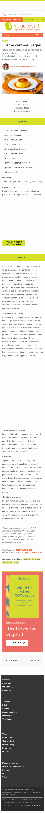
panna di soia (7, 562)
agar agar (27, 559)
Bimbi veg (6, 748)
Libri (4, 773)
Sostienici (36, 792)
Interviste (6, 770)
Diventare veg (8, 744)
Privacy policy (8, 795)
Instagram (7, 792)
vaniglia (17, 163)
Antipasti (6, 702)
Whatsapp (18, 790)
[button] (17, 643)
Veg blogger (7, 719)
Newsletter (7, 790)
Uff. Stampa (7, 687)
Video (4, 734)
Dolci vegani (7, 716)
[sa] (4, 14)
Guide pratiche (8, 737)
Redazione (6, 683)
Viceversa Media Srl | (33, 805)
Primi (4, 705)
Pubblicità (6, 690)
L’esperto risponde (10, 763)
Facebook (17, 792)
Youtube (26, 792)
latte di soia (16, 140)
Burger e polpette (9, 712)
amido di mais (16, 153)
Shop (4, 777)
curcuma (18, 167)
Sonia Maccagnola (28, 66)
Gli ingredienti (8, 741)
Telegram (28, 790)
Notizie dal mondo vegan (13, 766)
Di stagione (7, 751)
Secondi (5, 709)
